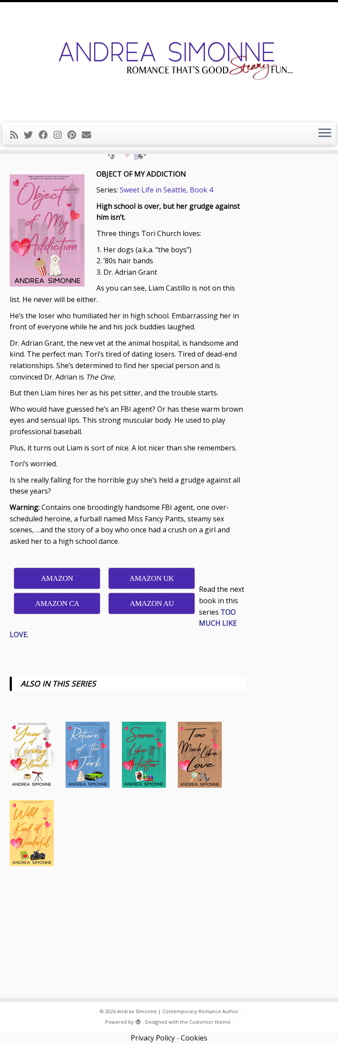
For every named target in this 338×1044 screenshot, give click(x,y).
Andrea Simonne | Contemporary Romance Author (178, 1011)
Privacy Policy (153, 1038)
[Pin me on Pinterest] (74, 135)
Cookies (194, 1038)
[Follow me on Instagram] (60, 135)
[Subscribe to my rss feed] (17, 135)
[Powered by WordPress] (138, 1020)
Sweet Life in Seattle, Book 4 (166, 190)
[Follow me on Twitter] (31, 135)
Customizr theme (210, 1021)
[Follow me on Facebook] (46, 135)
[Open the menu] (324, 133)
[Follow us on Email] (89, 135)
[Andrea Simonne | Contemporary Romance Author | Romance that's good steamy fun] (169, 61)
